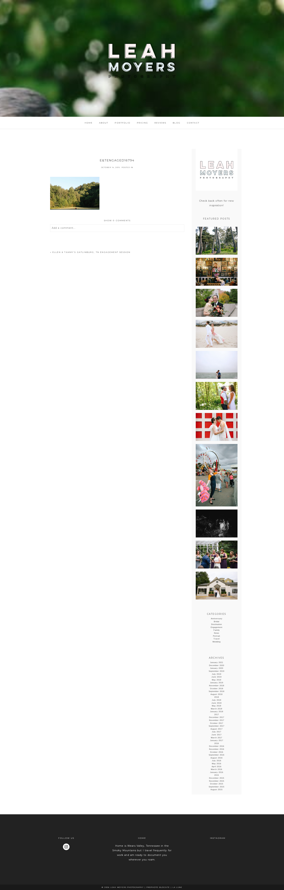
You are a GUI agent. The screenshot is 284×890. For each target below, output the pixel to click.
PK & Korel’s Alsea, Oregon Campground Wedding (216, 396)
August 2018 (217, 694)
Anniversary (216, 619)
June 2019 (217, 677)
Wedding (217, 642)
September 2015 (216, 787)
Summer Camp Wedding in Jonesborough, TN (216, 524)
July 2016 (216, 761)
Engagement (216, 627)
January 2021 (216, 662)
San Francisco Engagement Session (216, 241)
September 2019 (216, 671)
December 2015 (216, 778)
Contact (193, 123)
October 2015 (216, 784)
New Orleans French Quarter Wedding (216, 272)
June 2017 (217, 735)
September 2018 (216, 691)
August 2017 (217, 729)
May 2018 (216, 706)
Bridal (216, 622)
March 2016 (216, 769)
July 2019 (216, 674)
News (216, 633)
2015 (216, 775)
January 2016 (216, 772)
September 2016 (216, 755)
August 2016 (217, 758)
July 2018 (216, 700)
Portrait (216, 636)
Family (216, 630)
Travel (216, 639)
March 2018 (216, 709)
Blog (176, 123)
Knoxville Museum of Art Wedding (216, 303)
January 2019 (216, 683)
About (103, 123)
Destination (216, 624)
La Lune (177, 887)
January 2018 (216, 711)
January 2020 (216, 668)
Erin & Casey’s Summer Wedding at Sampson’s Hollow (216, 586)
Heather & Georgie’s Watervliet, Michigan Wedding (216, 555)
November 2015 (216, 781)
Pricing (142, 123)
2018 (216, 697)
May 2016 (216, 764)
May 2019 (216, 680)
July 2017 (216, 732)
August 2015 (217, 789)
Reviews (160, 123)
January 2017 (216, 740)
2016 (216, 743)
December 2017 (216, 717)
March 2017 (216, 738)
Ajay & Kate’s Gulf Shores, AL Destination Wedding (216, 334)
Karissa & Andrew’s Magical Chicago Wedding (216, 365)
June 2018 (217, 703)
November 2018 (216, 686)
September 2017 (216, 726)
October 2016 (216, 752)
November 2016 (216, 749)
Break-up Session (216, 475)
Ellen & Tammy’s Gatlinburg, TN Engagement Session (91, 252)
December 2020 (216, 665)
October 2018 (216, 689)
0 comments (117, 220)
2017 (216, 714)
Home (89, 123)
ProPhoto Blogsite (158, 887)
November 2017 (216, 720)
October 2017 (216, 723)
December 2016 (216, 746)
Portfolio (122, 123)
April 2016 (216, 767)
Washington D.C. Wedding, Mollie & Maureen (216, 427)
